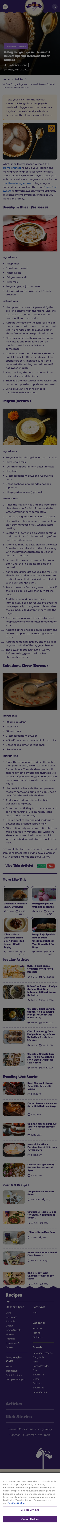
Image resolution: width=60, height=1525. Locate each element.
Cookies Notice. (16, 1503)
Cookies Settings (30, 1509)
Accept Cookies (30, 1519)
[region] (30, 1498)
